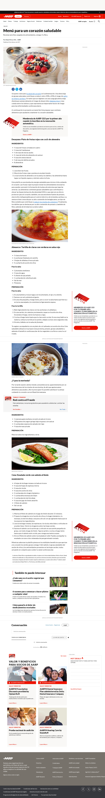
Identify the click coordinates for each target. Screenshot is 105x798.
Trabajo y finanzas (19, 397)
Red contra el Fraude (24, 400)
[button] (100, 12)
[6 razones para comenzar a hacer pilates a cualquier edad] (59, 595)
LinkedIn (21, 90)
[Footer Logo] (16, 758)
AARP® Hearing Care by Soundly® (51, 731)
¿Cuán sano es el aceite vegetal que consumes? (28, 579)
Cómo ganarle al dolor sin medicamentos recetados (24, 606)
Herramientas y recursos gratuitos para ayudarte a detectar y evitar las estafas (39, 404)
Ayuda (59, 16)
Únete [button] (18, 16)
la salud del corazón (33, 94)
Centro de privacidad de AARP (11, 788)
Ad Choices (35, 795)
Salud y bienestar (15, 686)
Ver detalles (17, 409)
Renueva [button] (26, 16)
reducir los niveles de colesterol (46, 202)
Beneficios (66, 16)
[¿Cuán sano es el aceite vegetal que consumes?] (59, 582)
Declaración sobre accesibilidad (49, 788)
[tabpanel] (90, 21)
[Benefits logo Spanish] (8, 400)
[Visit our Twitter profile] (89, 789)
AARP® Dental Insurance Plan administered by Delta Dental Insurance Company (52, 691)
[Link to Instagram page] (94, 789)
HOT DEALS (76, 658)
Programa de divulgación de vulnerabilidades (15, 795)
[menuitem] (4, 22)
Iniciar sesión (49, 625)
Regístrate (87, 16)
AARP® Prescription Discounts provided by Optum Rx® (19, 691)
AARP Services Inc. (57, 772)
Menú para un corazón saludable (32, 30)
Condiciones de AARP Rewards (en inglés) (15, 791)
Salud (6, 26)
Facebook (14, 90)
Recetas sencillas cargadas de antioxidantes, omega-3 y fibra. (25, 35)
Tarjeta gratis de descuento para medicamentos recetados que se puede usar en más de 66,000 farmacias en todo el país (21, 697)
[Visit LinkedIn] (100, 789)
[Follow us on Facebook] (83, 789)
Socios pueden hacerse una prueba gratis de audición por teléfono (21, 734)
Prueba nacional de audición (21, 730)
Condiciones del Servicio (30, 788)
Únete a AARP (27, 134)
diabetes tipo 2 (55, 101)
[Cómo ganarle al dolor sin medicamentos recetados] (59, 609)
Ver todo (63, 409)
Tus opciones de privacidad (48, 795)
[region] (40, 637)
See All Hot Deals (76, 689)
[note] (35, 85)
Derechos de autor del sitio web (38, 791)
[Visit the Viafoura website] (43, 647)
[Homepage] (9, 16)
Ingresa (96, 16)
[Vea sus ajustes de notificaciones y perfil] (68, 637)
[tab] (18, 637)
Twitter (17, 90)
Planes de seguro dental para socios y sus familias (51, 697)
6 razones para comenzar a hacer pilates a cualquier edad (30, 592)
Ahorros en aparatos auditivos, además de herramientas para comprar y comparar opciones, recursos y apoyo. (51, 736)
